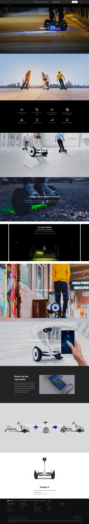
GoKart (8, 508)
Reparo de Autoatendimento (38, 506)
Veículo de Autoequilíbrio (11, 509)
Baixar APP (48, 506)
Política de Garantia (36, 508)
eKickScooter (9, 505)
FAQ (34, 505)
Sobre (48, 503)
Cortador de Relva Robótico (25, 505)
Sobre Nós (48, 505)
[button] (17, 242)
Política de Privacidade (17, 516)
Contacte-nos (49, 508)
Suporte (35, 503)
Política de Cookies (25, 516)
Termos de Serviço (10, 516)
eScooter (8, 506)
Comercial (22, 508)
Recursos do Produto (37, 509)
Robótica (22, 506)
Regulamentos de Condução (38, 511)
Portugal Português (78, 518)
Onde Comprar (49, 509)
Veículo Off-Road (9, 511)
